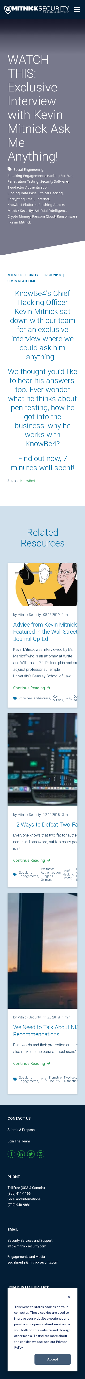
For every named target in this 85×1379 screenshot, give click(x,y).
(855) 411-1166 (19, 1193)
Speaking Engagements (26, 175)
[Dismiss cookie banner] (69, 1298)
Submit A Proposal (21, 1130)
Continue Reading (29, 687)
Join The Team (19, 1141)
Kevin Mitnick (20, 222)
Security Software (54, 181)
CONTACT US (19, 1118)
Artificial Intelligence (51, 210)
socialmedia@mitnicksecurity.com (33, 1262)
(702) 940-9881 (19, 1205)
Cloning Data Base (22, 193)
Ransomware (67, 216)
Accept (52, 1359)
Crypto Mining (19, 216)
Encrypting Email (21, 199)
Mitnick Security (20, 210)
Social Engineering (28, 169)
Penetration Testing (23, 181)
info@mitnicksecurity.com (27, 1246)
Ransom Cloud (43, 216)
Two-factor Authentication (28, 187)
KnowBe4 (27, 480)
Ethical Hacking (50, 193)
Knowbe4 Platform (22, 204)
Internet (42, 199)
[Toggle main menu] (78, 9)
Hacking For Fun (59, 175)
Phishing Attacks (51, 204)
